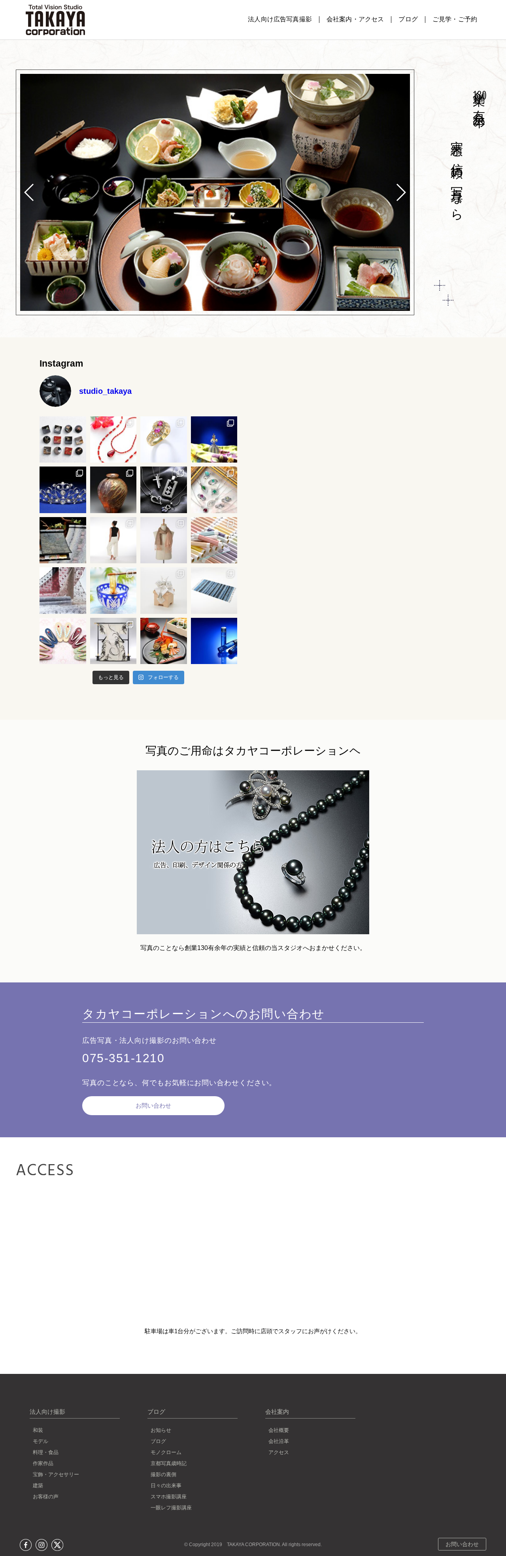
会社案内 (277, 1411)
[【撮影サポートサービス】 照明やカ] (163, 540)
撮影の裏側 (163, 1474)
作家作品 (43, 1463)
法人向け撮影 (47, 1411)
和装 (38, 1430)
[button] (400, 192)
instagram (41, 1545)
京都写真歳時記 (169, 1463)
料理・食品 (46, 1452)
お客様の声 (46, 1497)
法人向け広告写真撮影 (280, 19)
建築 (38, 1485)
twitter (57, 1545)
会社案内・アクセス (355, 19)
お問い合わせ (153, 1105)
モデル (40, 1441)
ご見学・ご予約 (454, 19)
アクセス (278, 1452)
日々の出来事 (166, 1485)
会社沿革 (278, 1441)
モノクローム (166, 1452)
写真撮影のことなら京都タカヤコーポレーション (55, 20)
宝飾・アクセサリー (56, 1474)
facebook (26, 1545)
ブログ (407, 19)
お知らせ (161, 1430)
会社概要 (278, 1430)
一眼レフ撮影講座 (171, 1508)
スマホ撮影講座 (169, 1497)
